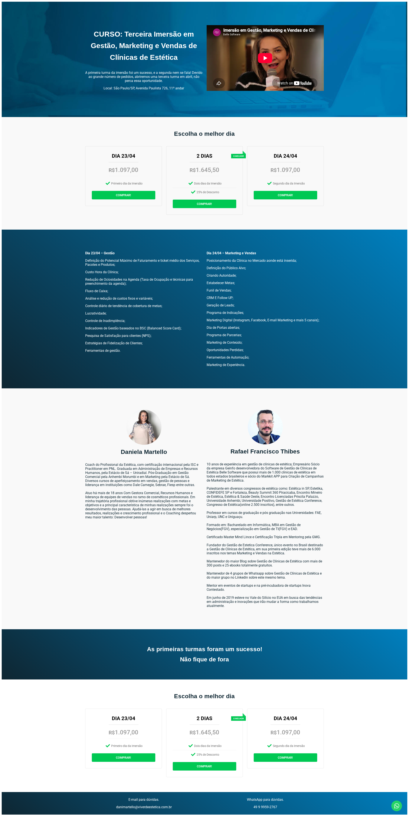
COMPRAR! (123, 195)
